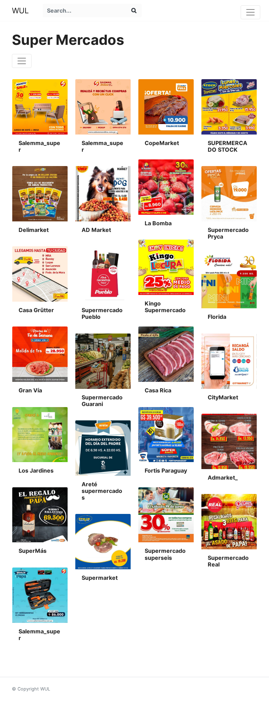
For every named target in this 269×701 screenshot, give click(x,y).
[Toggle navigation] (250, 12)
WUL (20, 10)
